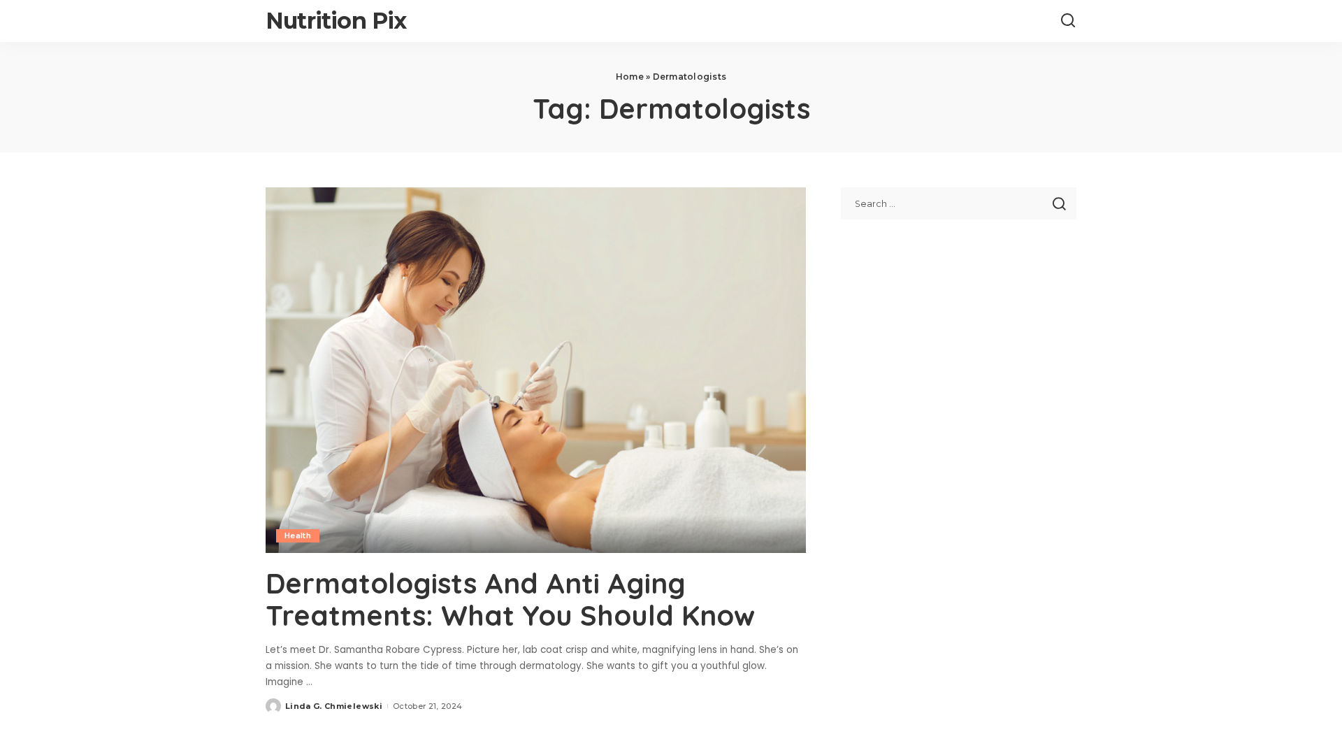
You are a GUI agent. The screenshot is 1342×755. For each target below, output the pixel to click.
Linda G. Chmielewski (333, 706)
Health (297, 535)
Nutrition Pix (336, 20)
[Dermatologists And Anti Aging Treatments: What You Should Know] (536, 369)
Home (630, 76)
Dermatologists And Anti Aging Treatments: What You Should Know (510, 599)
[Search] (1068, 21)
